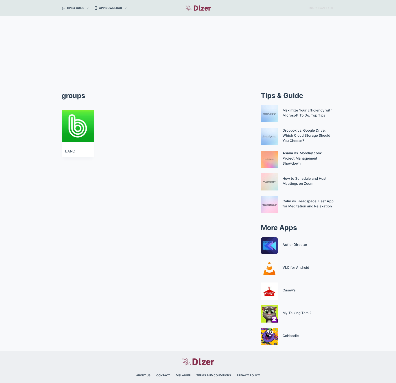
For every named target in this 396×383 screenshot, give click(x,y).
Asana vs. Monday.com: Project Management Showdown (302, 158)
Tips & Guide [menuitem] (75, 8)
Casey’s (289, 290)
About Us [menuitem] (143, 375)
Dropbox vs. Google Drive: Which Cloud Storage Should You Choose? (306, 135)
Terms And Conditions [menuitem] (213, 375)
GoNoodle (291, 336)
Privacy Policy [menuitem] (248, 375)
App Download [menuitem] (110, 8)
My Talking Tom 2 (297, 313)
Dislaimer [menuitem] (183, 375)
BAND (70, 151)
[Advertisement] (198, 50)
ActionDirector (295, 244)
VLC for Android (296, 267)
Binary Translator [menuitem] (321, 8)
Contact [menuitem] (163, 375)
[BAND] (78, 126)
